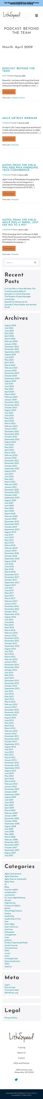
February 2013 (11, 704)
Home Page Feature (13, 910)
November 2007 (12, 844)
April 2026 (9, 336)
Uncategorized (11, 958)
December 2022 (12, 431)
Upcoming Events (12, 961)
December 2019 (12, 521)
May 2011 (9, 754)
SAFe (7, 950)
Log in (7, 984)
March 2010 (10, 781)
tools (7, 956)
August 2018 (10, 561)
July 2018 (9, 564)
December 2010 (12, 762)
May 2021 (9, 479)
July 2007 (9, 855)
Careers (21, 1058)
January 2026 (11, 344)
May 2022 (9, 447)
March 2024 (10, 394)
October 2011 (11, 741)
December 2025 (12, 346)
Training (21, 1047)
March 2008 (10, 837)
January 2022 (11, 458)
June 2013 (9, 693)
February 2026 (11, 341)
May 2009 (9, 805)
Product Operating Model (16, 942)
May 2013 (9, 696)
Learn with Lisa (11, 926)
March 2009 (10, 810)
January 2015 (11, 662)
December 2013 (12, 680)
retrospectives (11, 948)
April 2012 (9, 725)
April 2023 (9, 420)
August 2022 (10, 442)
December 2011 (12, 736)
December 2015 (12, 638)
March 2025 (10, 365)
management (10, 934)
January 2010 (11, 786)
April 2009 (9, 807)
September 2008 (12, 823)
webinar (8, 966)
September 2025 (12, 352)
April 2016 (9, 627)
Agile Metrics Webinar (19, 118)
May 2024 (9, 389)
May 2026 (9, 333)
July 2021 (9, 474)
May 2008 (9, 834)
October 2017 (11, 579)
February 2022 (11, 455)
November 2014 (12, 667)
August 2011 (10, 746)
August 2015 (10, 648)
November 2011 (12, 739)
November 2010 (12, 765)
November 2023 (12, 405)
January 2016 (11, 635)
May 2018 (9, 569)
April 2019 (9, 542)
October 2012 (11, 715)
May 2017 (9, 593)
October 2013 (11, 686)
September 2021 (12, 468)
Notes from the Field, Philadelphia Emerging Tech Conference (20, 168)
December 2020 (12, 489)
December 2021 (12, 460)
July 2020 (9, 503)
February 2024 (11, 397)
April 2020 (9, 511)
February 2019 (11, 548)
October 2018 (11, 556)
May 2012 (9, 723)
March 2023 (10, 423)
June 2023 (9, 415)
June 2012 (9, 720)
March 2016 (10, 630)
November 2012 (12, 712)
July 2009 (9, 800)
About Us (21, 1052)
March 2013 (10, 701)
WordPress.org (11, 992)
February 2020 (11, 516)
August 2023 (10, 410)
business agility (11, 889)
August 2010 (10, 770)
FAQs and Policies (21, 1063)
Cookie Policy (27, 1095)
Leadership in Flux (13, 918)
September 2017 (12, 582)
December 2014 (12, 664)
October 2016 (11, 611)
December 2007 (12, 842)
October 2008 (11, 821)
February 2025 (11, 367)
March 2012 (10, 728)
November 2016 (12, 609)
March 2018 (10, 572)
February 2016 (11, 632)
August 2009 (10, 797)
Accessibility (16, 1095)
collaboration (11, 892)
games (7, 908)
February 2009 (11, 813)
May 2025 (9, 360)
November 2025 (12, 349)
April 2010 (9, 778)
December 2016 (12, 606)
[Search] (35, 262)
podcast (22, 98)
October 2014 (11, 670)
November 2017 (12, 577)
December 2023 (12, 402)
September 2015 (12, 646)
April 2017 (9, 595)
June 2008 (9, 831)
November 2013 (12, 683)
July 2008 (9, 829)
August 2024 (10, 381)
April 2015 (9, 654)
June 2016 (9, 622)
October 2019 (11, 527)
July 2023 (9, 413)
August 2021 (10, 471)
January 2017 (11, 603)
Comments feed (12, 990)
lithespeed (15, 98)
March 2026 (10, 338)
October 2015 (11, 643)
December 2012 (12, 709)
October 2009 (11, 792)
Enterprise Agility (12, 905)
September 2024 (12, 378)
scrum (7, 953)
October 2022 (11, 436)
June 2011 (9, 752)
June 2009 (9, 802)
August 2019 (10, 532)
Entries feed (10, 987)
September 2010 (12, 768)
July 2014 (9, 672)
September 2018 (12, 558)
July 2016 (9, 619)
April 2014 (9, 678)
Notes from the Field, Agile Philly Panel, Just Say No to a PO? (20, 222)
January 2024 (11, 399)
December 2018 (12, 553)
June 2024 (9, 386)
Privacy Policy (11, 1017)
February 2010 (11, 784)
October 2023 (11, 407)
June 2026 (9, 330)
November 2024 (12, 373)
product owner (11, 945)
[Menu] (36, 15)
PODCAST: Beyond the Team (18, 69)
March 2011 (10, 757)
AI (6, 884)
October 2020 (11, 495)
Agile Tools (9, 881)
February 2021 (11, 484)
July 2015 (9, 651)
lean (6, 921)
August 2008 (10, 826)
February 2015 (11, 659)
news (7, 937)
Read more (10, 92)
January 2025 (11, 370)
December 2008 (12, 818)
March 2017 (10, 598)
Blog (7, 887)
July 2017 (9, 587)
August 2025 (10, 354)
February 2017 (11, 601)
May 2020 (9, 508)
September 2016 (12, 614)
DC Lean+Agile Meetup (15, 897)
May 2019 (9, 540)
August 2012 (10, 717)
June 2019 (9, 537)
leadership (9, 916)
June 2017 (9, 590)
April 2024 (9, 391)
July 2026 (9, 328)
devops (8, 900)
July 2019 (9, 534)
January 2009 (11, 815)
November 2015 (12, 640)
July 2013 (9, 691)
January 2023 (11, 428)
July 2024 (9, 383)
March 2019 (10, 545)
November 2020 (12, 492)
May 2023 (9, 418)
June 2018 (9, 566)
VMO (7, 963)
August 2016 (10, 617)
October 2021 (11, 466)
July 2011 (9, 749)
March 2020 (10, 513)
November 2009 (12, 789)
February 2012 (11, 731)
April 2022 (9, 450)
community (10, 895)
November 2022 (12, 434)
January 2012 (11, 733)
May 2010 (9, 776)
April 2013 (9, 699)
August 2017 (10, 585)
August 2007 (10, 853)
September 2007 (12, 850)
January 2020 (11, 518)
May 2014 (9, 675)
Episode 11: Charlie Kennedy (17, 294)
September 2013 (12, 688)
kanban (8, 913)
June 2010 (9, 773)
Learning (8, 929)
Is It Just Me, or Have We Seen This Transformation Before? (20, 289)
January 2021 (11, 487)
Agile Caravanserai (13, 873)
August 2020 (10, 500)
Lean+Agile (10, 924)
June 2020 (9, 505)
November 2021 (12, 463)
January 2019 (11, 550)
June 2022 (9, 444)
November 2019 (12, 524)
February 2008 (11, 839)
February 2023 (11, 426)
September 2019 (12, 529)
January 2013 (11, 707)
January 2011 (11, 760)
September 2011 (12, 744)
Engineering (10, 902)
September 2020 (12, 497)
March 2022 (10, 452)
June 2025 (9, 357)
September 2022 (12, 439)
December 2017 (12, 574)
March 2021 (10, 481)
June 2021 (9, 476)
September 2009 (12, 794)
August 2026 (10, 325)
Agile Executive (11, 876)
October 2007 (11, 847)
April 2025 (9, 362)
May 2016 (9, 625)
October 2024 (11, 375)
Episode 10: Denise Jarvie (16, 301)
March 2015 (10, 656)
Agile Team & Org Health (15, 879)
